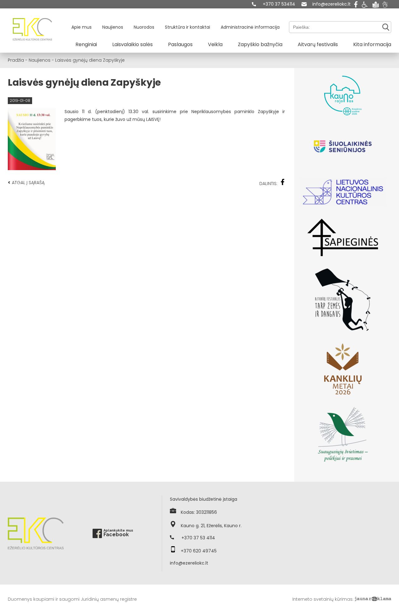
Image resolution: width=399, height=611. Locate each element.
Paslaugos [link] (180, 44)
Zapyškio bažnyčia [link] (260, 44)
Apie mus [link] (81, 27)
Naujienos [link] (112, 27)
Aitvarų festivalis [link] (318, 44)
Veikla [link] (215, 44)
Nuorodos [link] (144, 27)
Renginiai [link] (86, 44)
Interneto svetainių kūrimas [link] (322, 599)
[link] (273, 4)
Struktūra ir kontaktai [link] (187, 27)
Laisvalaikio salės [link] (132, 44)
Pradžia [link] (16, 60)
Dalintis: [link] (268, 183)
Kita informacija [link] (372, 44)
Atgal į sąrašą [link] (26, 182)
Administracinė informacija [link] (250, 27)
